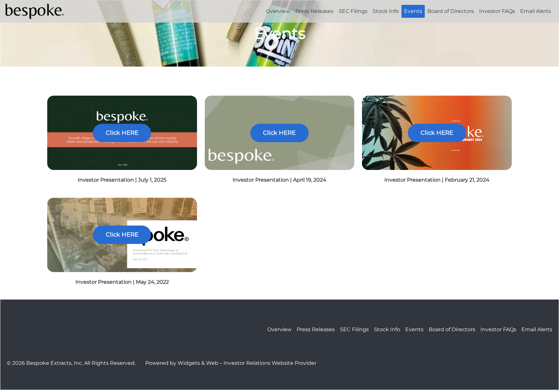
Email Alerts (535, 11)
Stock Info (386, 11)
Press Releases (314, 11)
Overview (278, 11)
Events (413, 11)
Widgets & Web (198, 363)
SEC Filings (353, 11)
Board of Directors (450, 11)
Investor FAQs (497, 11)
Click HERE (122, 132)
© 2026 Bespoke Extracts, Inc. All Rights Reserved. (71, 363)
